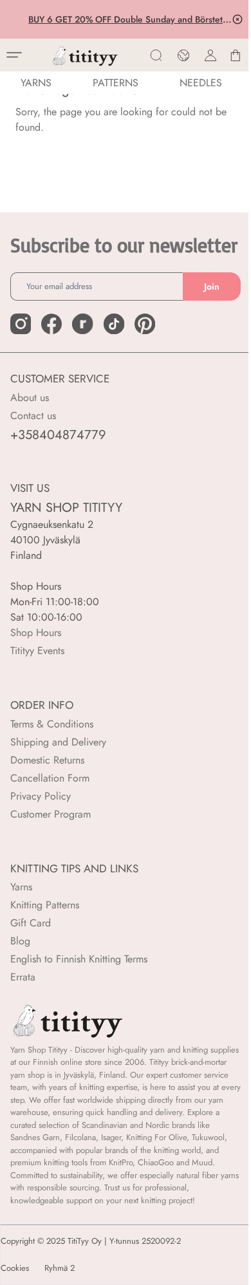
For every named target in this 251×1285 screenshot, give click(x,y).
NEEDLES (201, 82)
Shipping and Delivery (58, 742)
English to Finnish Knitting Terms (78, 959)
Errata (22, 977)
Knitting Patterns (44, 904)
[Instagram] (20, 324)
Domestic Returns (47, 760)
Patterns (115, 82)
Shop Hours (35, 632)
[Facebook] (51, 324)
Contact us (33, 415)
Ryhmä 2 (59, 1268)
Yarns (21, 886)
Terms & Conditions (51, 724)
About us (29, 397)
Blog (20, 940)
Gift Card (30, 922)
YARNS (36, 82)
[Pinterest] (145, 324)
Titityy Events (37, 650)
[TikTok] (114, 324)
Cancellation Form (49, 778)
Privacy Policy (40, 796)
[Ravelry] (82, 324)
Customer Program (50, 814)
